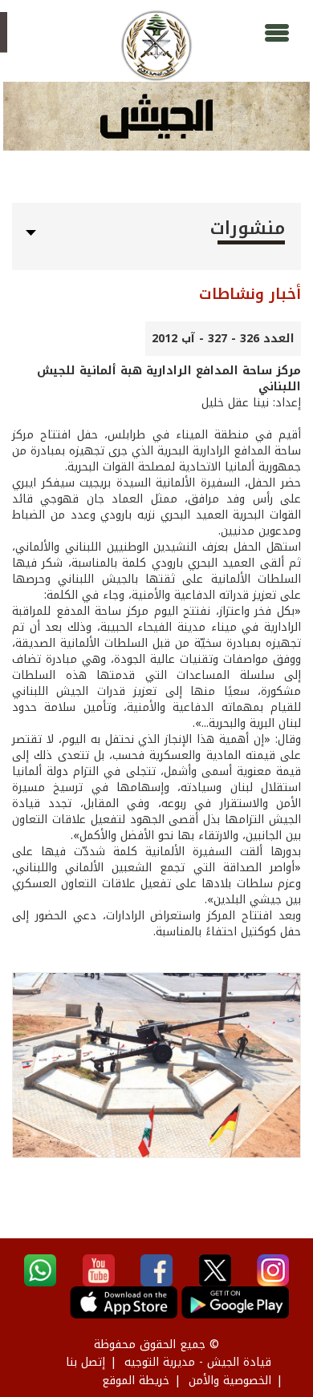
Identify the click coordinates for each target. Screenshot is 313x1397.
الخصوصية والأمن (230, 1380)
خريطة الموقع (135, 1380)
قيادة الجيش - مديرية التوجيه (197, 1362)
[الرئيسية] (156, 46)
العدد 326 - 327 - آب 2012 (223, 338)
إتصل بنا (85, 1362)
